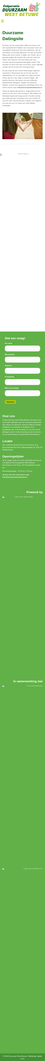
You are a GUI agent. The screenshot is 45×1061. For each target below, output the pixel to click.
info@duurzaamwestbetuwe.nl (14, 477)
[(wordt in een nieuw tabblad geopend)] (22, 585)
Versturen (10, 402)
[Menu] (2, 21)
